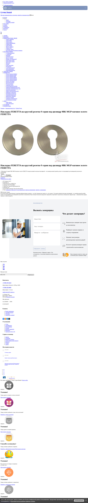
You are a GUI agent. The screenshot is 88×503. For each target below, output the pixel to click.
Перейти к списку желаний (7, 414)
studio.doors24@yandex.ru (8, 292)
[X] (9, 319)
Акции (7, 344)
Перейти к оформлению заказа (8, 449)
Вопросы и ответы (9, 339)
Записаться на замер (6, 178)
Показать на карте (10, 297)
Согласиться (79, 500)
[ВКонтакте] (3, 319)
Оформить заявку (39, 248)
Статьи (7, 343)
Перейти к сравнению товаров (8, 484)
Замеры (7, 337)
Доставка (7, 313)
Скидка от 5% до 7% (10, 331)
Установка (7, 338)
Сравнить (3, 177)
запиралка (8, 189)
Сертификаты (8, 325)
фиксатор (13, 189)
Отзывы (7, 328)
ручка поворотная (20, 189)
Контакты (7, 330)
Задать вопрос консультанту (11, 340)
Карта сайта (25, 380)
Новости (7, 342)
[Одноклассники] (3, 268)
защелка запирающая (30, 189)
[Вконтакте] (3, 264)
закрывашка (43, 189)
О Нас (6, 324)
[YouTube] (3, 269)
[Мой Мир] (7, 319)
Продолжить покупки (6, 397)
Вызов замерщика (9, 311)
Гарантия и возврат (9, 315)
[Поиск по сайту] (1, 32)
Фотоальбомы (8, 326)
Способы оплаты (9, 312)
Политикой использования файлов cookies (22, 501)
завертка (38, 189)
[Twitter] (3, 266)
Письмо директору (9, 329)
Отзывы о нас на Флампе (12, 378)
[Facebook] (3, 265)
